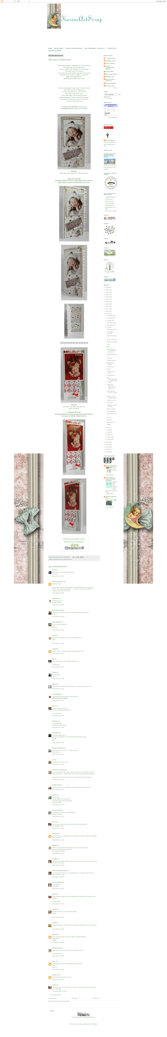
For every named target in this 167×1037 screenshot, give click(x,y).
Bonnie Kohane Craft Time (110, 80)
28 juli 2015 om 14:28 (58, 727)
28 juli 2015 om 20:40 (58, 888)
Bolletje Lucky (110, 76)
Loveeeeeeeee (111, 375)
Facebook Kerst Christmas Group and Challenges (74, 48)
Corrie (54, 822)
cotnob (54, 909)
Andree (54, 922)
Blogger (95, 1024)
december (110, 315)
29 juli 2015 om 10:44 (58, 956)
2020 (107, 301)
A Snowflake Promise (66, 108)
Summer (109, 417)
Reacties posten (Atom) (63, 1001)
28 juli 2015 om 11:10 (58, 667)
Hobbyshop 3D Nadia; (74, 179)
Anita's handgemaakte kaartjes (110, 67)
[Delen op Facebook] (81, 557)
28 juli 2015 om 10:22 (58, 630)
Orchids (109, 369)
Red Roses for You (112, 329)
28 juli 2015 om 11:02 (58, 653)
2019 (107, 304)
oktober (109, 320)
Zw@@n (54, 859)
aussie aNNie (56, 694)
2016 (107, 311)
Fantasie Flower (111, 360)
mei (108, 430)
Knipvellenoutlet (109, 205)
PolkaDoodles (109, 199)
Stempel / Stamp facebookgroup (90, 48)
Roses (108, 346)
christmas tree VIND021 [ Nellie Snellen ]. (74, 416)
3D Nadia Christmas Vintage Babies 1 (62, 559)
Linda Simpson (56, 622)
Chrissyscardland (111, 83)
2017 (107, 308)
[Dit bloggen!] (78, 557)
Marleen (54, 845)
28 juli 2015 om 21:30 (58, 917)
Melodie (54, 934)
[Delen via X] (79, 557)
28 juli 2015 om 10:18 (58, 616)
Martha (54, 795)
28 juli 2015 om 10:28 (58, 643)
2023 (107, 294)
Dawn (53, 961)
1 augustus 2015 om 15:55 (59, 991)
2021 (107, 299)
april (108, 432)
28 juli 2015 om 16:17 (58, 804)
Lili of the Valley (109, 203)
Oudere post (96, 998)
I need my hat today (110, 372)
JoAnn (54, 985)
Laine (53, 635)
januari (109, 439)
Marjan (54, 684)
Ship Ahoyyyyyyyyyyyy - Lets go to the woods (112, 380)
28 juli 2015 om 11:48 (58, 678)
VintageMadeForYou (90, 1017)
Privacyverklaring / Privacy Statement (54, 50)
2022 (107, 297)
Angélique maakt (111, 61)
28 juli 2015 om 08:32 (58, 576)
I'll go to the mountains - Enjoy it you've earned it (111, 386)
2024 (107, 292)
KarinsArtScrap (110, 140)
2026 (107, 287)
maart (109, 434)
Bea (53, 659)
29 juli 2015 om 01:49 (58, 929)
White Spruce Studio (110, 211)
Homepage (75, 998)
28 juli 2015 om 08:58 (58, 593)
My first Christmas (112, 339)
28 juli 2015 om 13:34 (58, 715)
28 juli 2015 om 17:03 (58, 853)
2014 (107, 442)
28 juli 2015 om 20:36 (58, 877)
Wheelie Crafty (56, 948)
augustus (109, 325)
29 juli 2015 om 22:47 (58, 979)
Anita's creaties (110, 63)
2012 (107, 447)
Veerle (54, 570)
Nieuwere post (53, 998)
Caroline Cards (56, 810)
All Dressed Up (109, 201)
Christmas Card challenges (69, 106)
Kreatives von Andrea (58, 769)
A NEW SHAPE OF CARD (111, 48)
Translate (109, 98)
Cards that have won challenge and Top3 (111, 350)
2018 (107, 306)
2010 (107, 451)
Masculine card (111, 422)
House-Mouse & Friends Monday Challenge (110, 479)
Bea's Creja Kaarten (111, 74)
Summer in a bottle (112, 342)
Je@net (54, 649)
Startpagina (50, 48)
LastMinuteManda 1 (110, 197)
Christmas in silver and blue (112, 405)
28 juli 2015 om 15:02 (58, 754)
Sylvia (54, 894)
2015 (107, 313)
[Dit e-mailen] (76, 557)
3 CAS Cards (110, 366)
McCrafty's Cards (57, 610)
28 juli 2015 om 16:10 (58, 789)
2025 (107, 289)
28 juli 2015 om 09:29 (58, 604)
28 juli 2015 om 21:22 (58, 904)
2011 (107, 449)
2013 (107, 444)
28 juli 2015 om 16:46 (58, 828)
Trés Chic (109, 419)
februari (109, 437)
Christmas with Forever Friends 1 (112, 392)
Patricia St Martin (57, 882)
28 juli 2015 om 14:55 (58, 742)
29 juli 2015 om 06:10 (58, 942)
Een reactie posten (55, 994)
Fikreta (54, 672)
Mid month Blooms (115, 469)
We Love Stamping (111, 465)
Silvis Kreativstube (57, 581)
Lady (108, 344)
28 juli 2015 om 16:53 (58, 840)
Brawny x (55, 975)
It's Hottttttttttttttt (111, 411)
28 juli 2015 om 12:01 (58, 688)
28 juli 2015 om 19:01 (58, 865)
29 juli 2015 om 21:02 (58, 969)
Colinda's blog (110, 86)
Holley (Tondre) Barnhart (59, 870)
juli (108, 327)
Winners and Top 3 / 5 (101, 48)
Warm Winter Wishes (110, 363)
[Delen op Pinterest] (83, 557)
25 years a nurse (111, 400)
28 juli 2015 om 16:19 (58, 816)
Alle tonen (115, 87)
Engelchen (55, 598)
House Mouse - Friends (111, 332)
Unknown (55, 833)
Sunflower (109, 358)
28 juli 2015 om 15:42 (58, 764)
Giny (53, 706)
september (110, 322)
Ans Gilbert (55, 732)
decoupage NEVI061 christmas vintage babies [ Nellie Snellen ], (74, 180)
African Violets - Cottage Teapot (111, 397)
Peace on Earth (111, 409)
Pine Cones (110, 402)
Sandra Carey (56, 785)
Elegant (109, 424)
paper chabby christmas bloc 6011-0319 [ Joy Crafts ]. (74, 182)
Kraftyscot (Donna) (57, 748)
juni (108, 427)
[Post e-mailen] (73, 557)
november (110, 318)
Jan (53, 759)
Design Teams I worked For (58, 48)
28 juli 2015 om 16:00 (58, 779)
